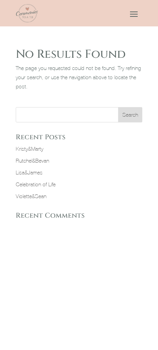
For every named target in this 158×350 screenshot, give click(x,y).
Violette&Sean (31, 196)
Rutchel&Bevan (32, 161)
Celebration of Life (36, 184)
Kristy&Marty (29, 149)
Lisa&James (29, 172)
